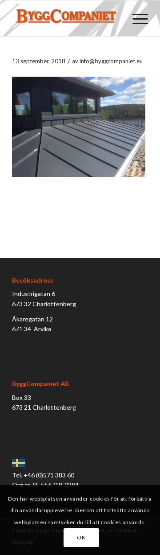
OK (81, 537)
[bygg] (66, 18)
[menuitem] (136, 18)
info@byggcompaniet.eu (111, 61)
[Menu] (136, 18)
